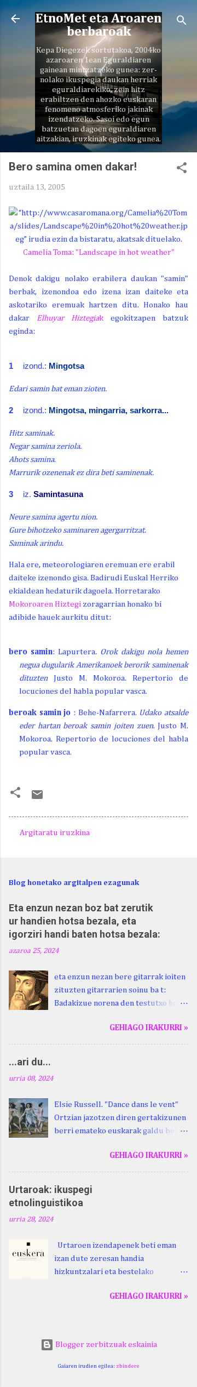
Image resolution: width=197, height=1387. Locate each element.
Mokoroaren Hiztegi (45, 604)
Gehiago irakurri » (148, 1028)
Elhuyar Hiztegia (68, 318)
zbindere (128, 1366)
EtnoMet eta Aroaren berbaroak (98, 25)
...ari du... (30, 1062)
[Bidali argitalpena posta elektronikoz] (37, 799)
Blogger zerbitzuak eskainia (105, 1344)
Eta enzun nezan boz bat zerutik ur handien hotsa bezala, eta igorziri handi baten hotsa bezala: (84, 921)
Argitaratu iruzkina (55, 833)
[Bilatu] (181, 22)
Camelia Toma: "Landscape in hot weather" (99, 252)
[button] (181, 170)
